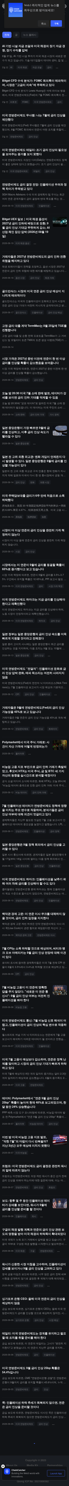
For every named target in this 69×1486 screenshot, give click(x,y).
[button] (65, 6)
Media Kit (32, 1465)
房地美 (19, 516)
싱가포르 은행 (22, 1319)
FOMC (25, 101)
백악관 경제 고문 (23, 934)
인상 (46, 1389)
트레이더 (53, 728)
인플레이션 (44, 205)
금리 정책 (54, 831)
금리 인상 (33, 136)
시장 (18, 551)
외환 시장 (44, 482)
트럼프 (52, 1187)
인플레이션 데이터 (57, 1285)
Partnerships (55, 1465)
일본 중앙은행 (22, 443)
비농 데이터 (21, 792)
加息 (44, 516)
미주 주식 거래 (37, 753)
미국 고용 (20, 1084)
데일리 (36, 171)
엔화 (32, 482)
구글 (32, 1250)
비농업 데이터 (36, 1123)
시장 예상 (53, 1319)
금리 (49, 67)
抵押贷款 (32, 516)
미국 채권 (22, 67)
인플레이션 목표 (57, 655)
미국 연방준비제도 (43, 101)
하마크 (42, 620)
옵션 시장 (20, 277)
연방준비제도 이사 (46, 934)
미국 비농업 (21, 1152)
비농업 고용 (21, 1007)
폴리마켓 (20, 753)
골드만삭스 (21, 312)
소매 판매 (20, 414)
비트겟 (13, 101)
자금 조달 (37, 67)
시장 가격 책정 (55, 586)
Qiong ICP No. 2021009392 (33, 1481)
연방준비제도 (16, 136)
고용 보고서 (38, 1152)
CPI (17, 694)
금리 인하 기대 (42, 243)
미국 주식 (56, 792)
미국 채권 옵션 (22, 243)
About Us (11, 1465)
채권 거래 (49, 277)
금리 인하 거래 (39, 792)
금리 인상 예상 (55, 312)
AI (11, 67)
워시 (34, 1216)
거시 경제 (54, 414)
